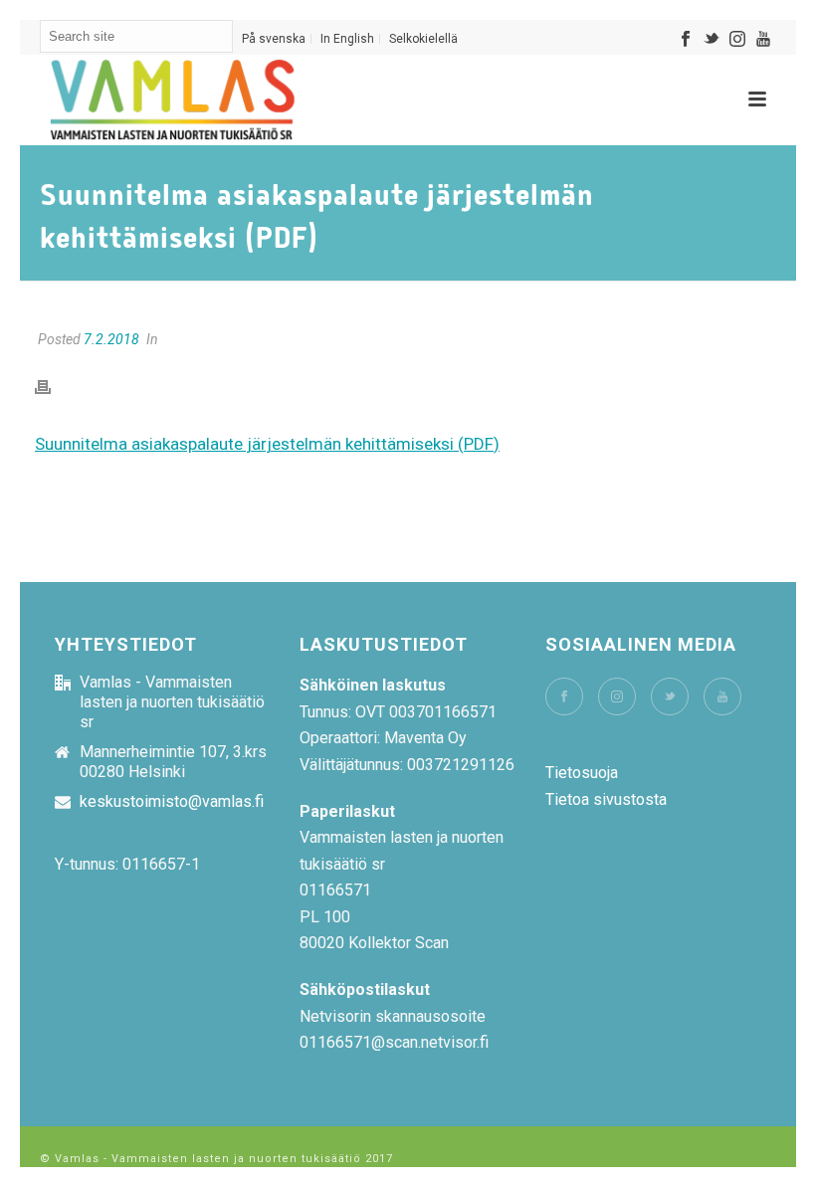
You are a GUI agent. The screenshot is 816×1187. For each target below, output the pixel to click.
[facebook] (564, 696)
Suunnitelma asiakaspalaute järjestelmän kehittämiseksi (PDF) (267, 444)
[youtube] (722, 696)
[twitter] (670, 696)
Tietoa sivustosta (606, 799)
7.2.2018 (111, 339)
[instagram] (617, 696)
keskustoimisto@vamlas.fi (172, 802)
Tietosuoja (581, 772)
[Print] (53, 386)
